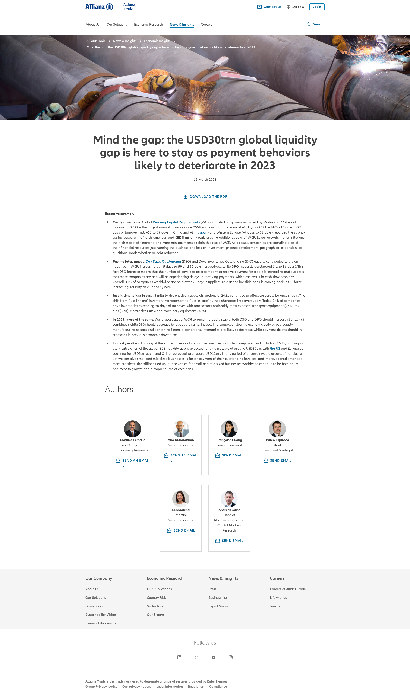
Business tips (218, 598)
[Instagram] (230, 657)
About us (92, 589)
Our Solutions (117, 24)
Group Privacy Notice (101, 686)
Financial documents (100, 623)
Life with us (278, 598)
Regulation (196, 686)
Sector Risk (155, 606)
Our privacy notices (136, 686)
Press (212, 589)
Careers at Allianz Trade (288, 589)
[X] (196, 657)
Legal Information (169, 686)
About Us (92, 24)
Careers (206, 24)
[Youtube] (213, 657)
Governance (94, 606)
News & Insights (182, 24)
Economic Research (148, 24)
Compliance (218, 686)
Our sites (298, 7)
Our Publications (159, 589)
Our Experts (156, 615)
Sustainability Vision (100, 615)
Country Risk (156, 598)
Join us (275, 606)
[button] (315, 24)
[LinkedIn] (179, 657)
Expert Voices (218, 606)
